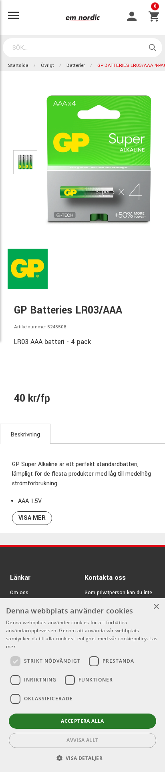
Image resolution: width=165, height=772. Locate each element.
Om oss (19, 592)
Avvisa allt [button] (82, 740)
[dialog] (82, 685)
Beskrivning (25, 434)
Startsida (18, 65)
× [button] (156, 607)
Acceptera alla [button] (82, 721)
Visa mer (32, 518)
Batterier (75, 65)
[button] (82, 758)
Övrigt (47, 65)
